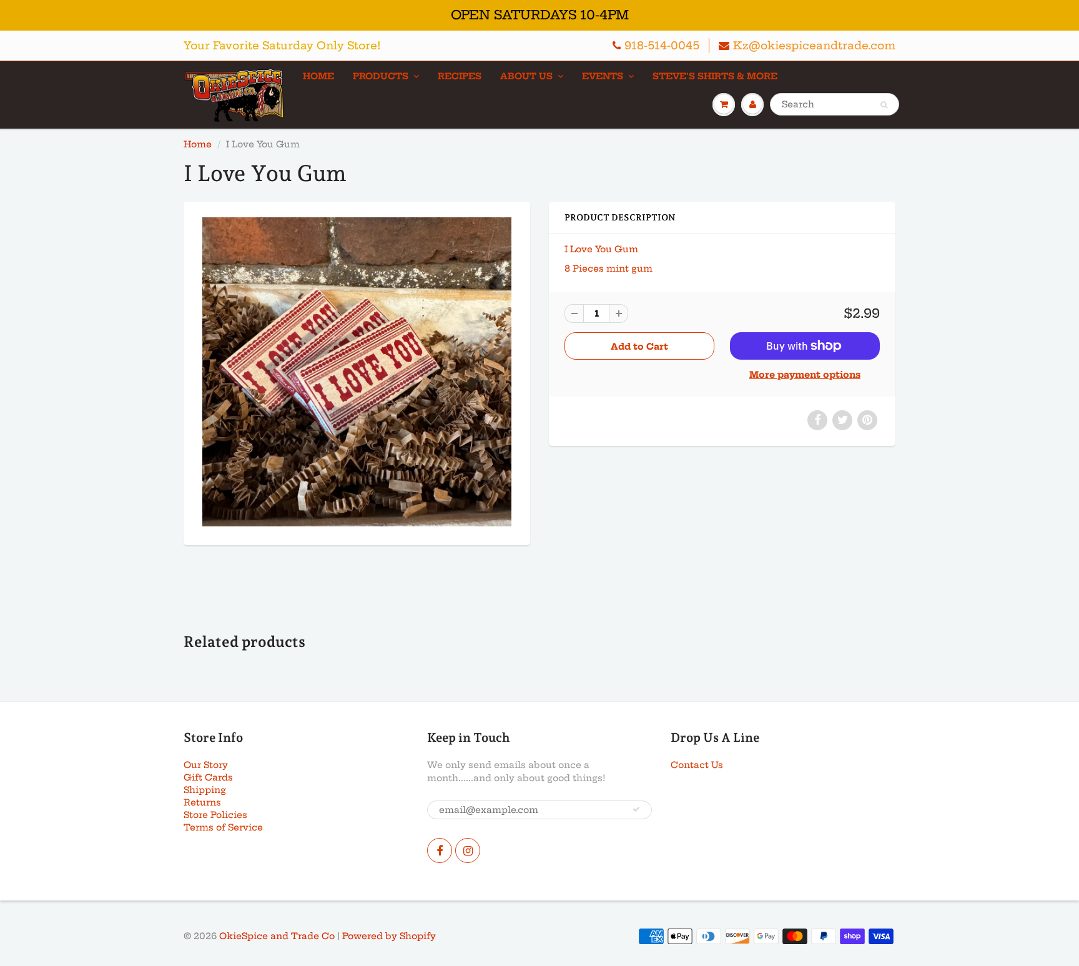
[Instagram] (467, 850)
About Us (526, 76)
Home (318, 76)
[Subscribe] (636, 809)
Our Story (206, 765)
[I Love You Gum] (357, 372)
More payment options (804, 374)
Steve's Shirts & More (715, 76)
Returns (202, 802)
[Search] (884, 105)
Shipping (205, 790)
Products (380, 76)
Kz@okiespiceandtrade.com (814, 45)
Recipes (459, 76)
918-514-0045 (661, 45)
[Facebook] (439, 850)
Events (602, 76)
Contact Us (697, 765)
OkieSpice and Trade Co (277, 936)
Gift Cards (208, 777)
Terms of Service (223, 827)
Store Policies (215, 815)
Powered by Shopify (389, 936)
